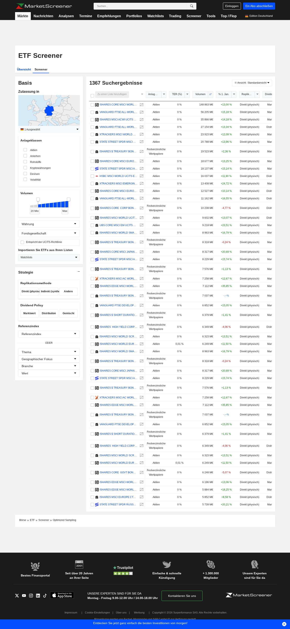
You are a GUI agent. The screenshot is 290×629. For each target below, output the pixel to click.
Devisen (35, 174)
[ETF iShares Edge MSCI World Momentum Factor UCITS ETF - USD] (141, 490)
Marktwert (29, 313)
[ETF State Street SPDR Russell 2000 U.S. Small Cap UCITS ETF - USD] (141, 504)
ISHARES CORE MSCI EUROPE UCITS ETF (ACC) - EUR (119, 161)
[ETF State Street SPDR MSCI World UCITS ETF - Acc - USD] (141, 142)
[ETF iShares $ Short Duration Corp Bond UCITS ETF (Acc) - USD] (141, 315)
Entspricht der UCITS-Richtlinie (44, 242)
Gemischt (68, 313)
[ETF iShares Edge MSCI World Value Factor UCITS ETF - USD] (141, 286)
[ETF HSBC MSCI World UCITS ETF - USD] (141, 176)
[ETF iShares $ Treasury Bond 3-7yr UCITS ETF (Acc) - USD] (141, 242)
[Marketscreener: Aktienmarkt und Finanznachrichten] (44, 6)
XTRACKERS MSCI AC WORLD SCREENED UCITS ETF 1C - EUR (119, 278)
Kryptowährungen (40, 168)
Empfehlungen (109, 16)
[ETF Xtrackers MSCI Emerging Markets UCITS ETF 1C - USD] (141, 183)
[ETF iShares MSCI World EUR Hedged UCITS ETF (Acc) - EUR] (141, 344)
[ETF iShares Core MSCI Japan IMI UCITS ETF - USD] (141, 252)
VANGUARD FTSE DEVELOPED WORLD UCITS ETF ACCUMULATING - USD (119, 305)
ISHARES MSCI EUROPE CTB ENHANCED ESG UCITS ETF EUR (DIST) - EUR (119, 497)
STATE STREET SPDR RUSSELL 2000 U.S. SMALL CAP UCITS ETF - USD (119, 504)
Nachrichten (43, 16)
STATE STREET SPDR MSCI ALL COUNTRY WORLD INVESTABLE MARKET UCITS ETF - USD (119, 259)
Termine (85, 16)
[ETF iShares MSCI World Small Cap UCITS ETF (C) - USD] (141, 233)
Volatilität (35, 179)
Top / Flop (229, 16)
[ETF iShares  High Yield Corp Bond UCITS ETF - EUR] (141, 327)
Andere (68, 291)
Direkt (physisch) (30, 291)
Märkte (22, 16)
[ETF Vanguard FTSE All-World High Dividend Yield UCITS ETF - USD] (141, 198)
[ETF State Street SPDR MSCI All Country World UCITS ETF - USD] (141, 169)
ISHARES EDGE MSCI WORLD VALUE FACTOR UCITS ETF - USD (119, 286)
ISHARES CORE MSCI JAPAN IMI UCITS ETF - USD (119, 251)
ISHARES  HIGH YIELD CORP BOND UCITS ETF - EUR (119, 326)
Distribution (49, 313)
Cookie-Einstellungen (97, 612)
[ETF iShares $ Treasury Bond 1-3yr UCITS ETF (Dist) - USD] (141, 269)
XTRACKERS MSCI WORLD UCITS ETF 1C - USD (119, 134)
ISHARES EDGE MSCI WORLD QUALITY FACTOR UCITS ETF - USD (119, 482)
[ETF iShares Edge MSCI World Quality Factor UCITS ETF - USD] (141, 482)
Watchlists (155, 16)
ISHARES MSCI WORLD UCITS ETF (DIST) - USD (119, 217)
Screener (194, 16)
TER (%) (177, 94)
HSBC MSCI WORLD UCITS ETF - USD (119, 176)
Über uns (121, 612)
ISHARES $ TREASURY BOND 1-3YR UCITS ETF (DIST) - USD (119, 269)
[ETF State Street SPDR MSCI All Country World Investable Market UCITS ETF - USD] (141, 259)
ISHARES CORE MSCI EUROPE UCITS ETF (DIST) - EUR (119, 191)
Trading (175, 16)
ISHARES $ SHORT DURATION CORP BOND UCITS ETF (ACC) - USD (119, 315)
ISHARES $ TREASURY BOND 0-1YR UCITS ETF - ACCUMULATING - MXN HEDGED (119, 295)
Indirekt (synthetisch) (49, 291)
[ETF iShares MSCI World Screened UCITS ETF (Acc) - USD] (141, 336)
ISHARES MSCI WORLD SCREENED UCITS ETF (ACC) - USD (119, 336)
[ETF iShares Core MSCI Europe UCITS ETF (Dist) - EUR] (141, 191)
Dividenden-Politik (271, 94)
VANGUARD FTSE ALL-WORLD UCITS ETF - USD (119, 127)
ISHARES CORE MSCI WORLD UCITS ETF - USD (119, 104)
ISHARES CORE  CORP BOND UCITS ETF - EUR (119, 208)
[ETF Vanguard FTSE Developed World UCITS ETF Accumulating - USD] (141, 305)
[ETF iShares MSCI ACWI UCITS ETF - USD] (141, 119)
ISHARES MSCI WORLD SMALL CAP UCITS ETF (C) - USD (119, 232)
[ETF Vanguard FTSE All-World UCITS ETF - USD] (141, 127)
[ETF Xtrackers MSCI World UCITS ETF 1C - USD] (141, 134)
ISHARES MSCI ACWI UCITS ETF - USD (119, 119)
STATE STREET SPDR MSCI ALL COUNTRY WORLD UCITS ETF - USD (119, 168)
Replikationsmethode (248, 94)
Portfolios (134, 16)
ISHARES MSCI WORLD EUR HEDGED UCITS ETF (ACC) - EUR (119, 343)
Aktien (33, 150)
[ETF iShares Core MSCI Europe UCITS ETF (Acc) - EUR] (141, 161)
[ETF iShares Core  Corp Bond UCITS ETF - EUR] (141, 208)
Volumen (200, 94)
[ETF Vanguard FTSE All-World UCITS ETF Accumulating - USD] (141, 112)
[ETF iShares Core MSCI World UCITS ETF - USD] (141, 105)
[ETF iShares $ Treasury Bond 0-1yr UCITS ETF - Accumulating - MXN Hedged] (141, 296)
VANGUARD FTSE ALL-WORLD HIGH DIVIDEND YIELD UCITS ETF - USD (119, 198)
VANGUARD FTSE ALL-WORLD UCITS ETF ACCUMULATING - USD (119, 112)
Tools (211, 16)
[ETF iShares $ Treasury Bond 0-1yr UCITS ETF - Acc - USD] (141, 151)
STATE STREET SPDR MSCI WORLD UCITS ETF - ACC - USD (119, 141)
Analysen (66, 16)
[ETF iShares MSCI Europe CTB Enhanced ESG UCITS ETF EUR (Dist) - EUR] (141, 497)
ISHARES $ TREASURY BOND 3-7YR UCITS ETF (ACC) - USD (119, 242)
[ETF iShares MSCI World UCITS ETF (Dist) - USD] (141, 218)
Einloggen (232, 6)
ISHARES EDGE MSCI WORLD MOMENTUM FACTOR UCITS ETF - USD (119, 489)
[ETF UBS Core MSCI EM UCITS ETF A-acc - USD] (141, 225)
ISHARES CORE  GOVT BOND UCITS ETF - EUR (119, 472)
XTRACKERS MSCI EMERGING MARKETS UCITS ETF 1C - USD (119, 183)
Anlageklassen (154, 94)
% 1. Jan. (223, 94)
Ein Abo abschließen (259, 6)
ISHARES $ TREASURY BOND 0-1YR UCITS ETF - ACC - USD (119, 151)
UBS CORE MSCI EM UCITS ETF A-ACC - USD (119, 225)
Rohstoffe (35, 162)
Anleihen (35, 156)
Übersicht (24, 69)
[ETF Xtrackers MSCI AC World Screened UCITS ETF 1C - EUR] (141, 279)
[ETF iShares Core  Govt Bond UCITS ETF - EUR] (141, 472)
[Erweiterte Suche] (191, 6)
